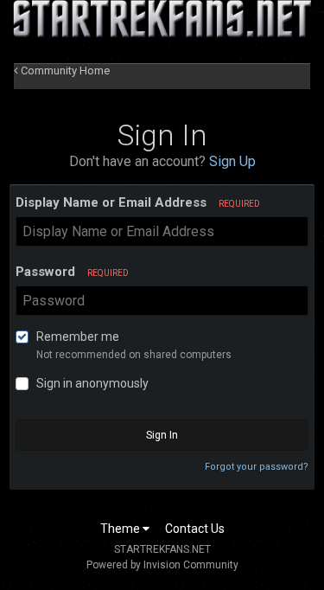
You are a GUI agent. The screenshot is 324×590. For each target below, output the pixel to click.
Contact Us (195, 528)
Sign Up (232, 161)
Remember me (77, 336)
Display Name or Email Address (138, 202)
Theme (121, 528)
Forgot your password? (256, 466)
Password (72, 271)
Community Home (64, 70)
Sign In (162, 435)
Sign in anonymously (92, 383)
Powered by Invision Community (162, 565)
